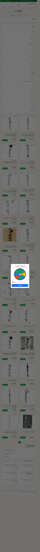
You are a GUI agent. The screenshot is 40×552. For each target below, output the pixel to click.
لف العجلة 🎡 (20, 285)
